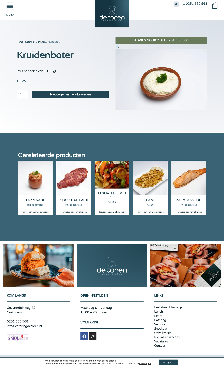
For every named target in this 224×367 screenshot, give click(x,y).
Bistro (158, 316)
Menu (10, 14)
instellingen (145, 363)
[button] (176, 4)
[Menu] (9, 6)
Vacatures (161, 341)
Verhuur (159, 324)
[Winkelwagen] (215, 5)
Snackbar (160, 329)
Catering (29, 42)
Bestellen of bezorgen (169, 307)
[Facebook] (84, 336)
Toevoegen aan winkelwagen (70, 94)
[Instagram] (92, 336)
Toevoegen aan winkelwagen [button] (35, 212)
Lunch (158, 312)
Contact (159, 346)
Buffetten (41, 42)
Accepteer (168, 362)
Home (20, 42)
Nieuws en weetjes (167, 337)
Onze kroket (162, 333)
